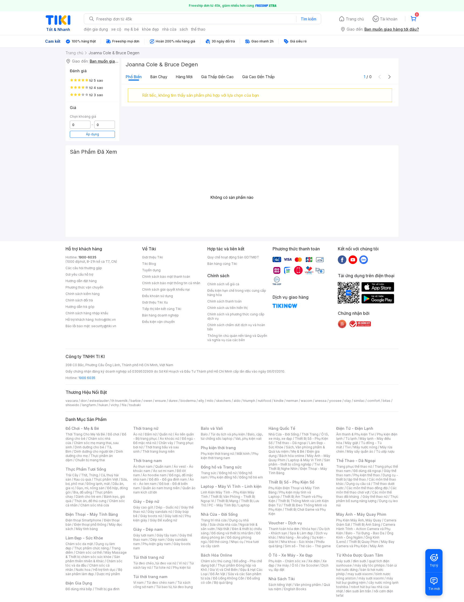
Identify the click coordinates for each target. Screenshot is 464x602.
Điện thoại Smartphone (83, 520)
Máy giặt (351, 443)
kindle (279, 401)
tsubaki (135, 405)
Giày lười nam (143, 535)
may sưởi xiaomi (360, 574)
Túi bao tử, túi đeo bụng (174, 587)
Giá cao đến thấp (258, 76)
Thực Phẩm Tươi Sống (86, 469)
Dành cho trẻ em (88, 497)
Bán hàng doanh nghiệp (160, 315)
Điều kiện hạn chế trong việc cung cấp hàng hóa (236, 293)
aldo (237, 401)
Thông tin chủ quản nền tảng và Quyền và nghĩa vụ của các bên (237, 338)
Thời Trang (310, 434)
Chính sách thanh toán (224, 301)
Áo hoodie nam (154, 475)
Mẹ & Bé (297, 451)
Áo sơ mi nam (163, 471)
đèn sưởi (359, 561)
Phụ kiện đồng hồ (223, 477)
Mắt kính (243, 454)
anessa (321, 401)
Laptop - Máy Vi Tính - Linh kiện (231, 486)
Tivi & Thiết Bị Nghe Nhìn (296, 466)
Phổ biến (134, 76)
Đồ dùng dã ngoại (367, 471)
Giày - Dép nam (147, 529)
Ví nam (138, 583)
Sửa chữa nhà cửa (223, 524)
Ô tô (295, 565)
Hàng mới (184, 76)
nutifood (264, 401)
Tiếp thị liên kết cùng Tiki (161, 309)
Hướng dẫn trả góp (80, 307)
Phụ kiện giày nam (157, 544)
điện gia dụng (96, 29)
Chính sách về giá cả (223, 284)
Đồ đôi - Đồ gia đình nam (168, 479)
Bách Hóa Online (216, 555)
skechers (223, 401)
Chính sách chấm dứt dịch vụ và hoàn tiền (236, 327)
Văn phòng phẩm (307, 585)
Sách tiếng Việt (280, 585)
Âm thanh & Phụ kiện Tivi (355, 434)
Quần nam (163, 466)
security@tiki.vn (103, 326)
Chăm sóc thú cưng (216, 561)
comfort (373, 401)
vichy (115, 405)
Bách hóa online (291, 456)
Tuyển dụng (151, 270)
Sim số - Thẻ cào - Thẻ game (308, 546)
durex (173, 401)
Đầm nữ (151, 434)
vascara (72, 401)
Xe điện (314, 561)
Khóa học (309, 529)
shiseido (72, 405)
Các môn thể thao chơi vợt (366, 490)
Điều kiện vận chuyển (158, 322)
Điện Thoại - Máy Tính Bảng (92, 514)
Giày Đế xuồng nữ (163, 520)
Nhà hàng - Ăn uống (294, 537)
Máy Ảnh (376, 546)
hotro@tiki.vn (105, 320)
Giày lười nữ (173, 516)
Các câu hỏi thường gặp (84, 268)
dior (84, 401)
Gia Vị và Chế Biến (224, 570)
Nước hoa (83, 570)
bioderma (188, 401)
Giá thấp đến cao (217, 76)
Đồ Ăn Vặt (217, 574)
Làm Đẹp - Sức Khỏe (84, 538)
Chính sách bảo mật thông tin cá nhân (171, 283)
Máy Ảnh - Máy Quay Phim (361, 514)
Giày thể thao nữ (375, 497)
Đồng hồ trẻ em (251, 477)
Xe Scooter (310, 565)
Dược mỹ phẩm (108, 574)
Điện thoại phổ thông (90, 524)
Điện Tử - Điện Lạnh (354, 428)
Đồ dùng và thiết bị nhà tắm (232, 533)
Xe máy (283, 565)
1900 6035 (86, 378)
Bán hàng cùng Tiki (222, 264)
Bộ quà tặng (223, 583)
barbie (135, 401)
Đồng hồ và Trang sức (221, 467)
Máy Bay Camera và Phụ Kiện (365, 544)
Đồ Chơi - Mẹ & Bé (82, 428)
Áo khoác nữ (169, 439)
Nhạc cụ (237, 542)
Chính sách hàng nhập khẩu (87, 313)
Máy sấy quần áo (360, 451)
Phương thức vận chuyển (84, 287)
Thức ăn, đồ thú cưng (90, 501)
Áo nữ (137, 434)
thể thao (198, 29)
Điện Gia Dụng (79, 583)
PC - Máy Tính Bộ (222, 505)
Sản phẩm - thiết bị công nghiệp (299, 462)
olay (347, 401)
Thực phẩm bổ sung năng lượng (367, 499)
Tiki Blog (149, 264)
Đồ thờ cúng (218, 542)
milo (210, 401)
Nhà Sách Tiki (282, 578)
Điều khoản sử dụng (157, 296)
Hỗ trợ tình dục (104, 570)
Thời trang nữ (145, 428)
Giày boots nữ (151, 516)
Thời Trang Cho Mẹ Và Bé (85, 434)
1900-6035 (87, 257)
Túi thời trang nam (150, 576)
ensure (160, 401)
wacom (306, 401)
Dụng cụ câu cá (358, 484)
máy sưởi (343, 561)
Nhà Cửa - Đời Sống (219, 514)
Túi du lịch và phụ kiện (228, 434)
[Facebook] (342, 259)
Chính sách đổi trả (79, 300)
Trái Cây (72, 475)
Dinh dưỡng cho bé (89, 447)
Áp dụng (92, 134)
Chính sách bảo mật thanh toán (166, 277)
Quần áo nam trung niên (161, 488)
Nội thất (223, 529)
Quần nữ (165, 434)
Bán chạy (158, 76)
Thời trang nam (147, 460)
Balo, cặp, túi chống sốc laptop (232, 436)
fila (124, 405)
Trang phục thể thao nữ (354, 466)
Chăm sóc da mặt (79, 544)
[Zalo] (363, 259)
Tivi (348, 447)
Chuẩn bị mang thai (90, 460)
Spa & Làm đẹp (301, 533)
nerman (292, 401)
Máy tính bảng (87, 529)
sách (184, 29)
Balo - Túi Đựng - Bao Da (365, 533)
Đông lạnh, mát (98, 484)
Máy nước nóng (365, 447)
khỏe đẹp (150, 29)
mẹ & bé (131, 29)
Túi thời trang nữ (148, 557)
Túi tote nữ (162, 567)
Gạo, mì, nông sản (90, 488)
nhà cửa (169, 29)
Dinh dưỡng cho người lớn (93, 451)
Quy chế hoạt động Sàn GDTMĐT (233, 257)
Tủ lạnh (351, 439)
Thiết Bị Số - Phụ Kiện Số (291, 482)
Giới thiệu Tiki (152, 257)
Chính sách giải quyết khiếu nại (166, 289)
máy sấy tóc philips (369, 565)
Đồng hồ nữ (228, 473)
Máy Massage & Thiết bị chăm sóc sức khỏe (96, 554)
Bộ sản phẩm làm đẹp (94, 572)
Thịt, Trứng (89, 475)
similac (359, 401)
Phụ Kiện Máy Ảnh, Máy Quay (358, 520)
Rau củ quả (82, 479)
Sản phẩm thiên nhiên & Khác (93, 559)
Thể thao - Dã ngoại (290, 443)
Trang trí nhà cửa (214, 520)
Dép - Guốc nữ (167, 507)
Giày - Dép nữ (146, 501)
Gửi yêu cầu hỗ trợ (79, 274)
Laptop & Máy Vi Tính (304, 460)
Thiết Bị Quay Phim (363, 542)
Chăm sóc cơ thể (89, 552)
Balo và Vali (212, 428)
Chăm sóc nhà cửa (94, 505)
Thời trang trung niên (158, 451)
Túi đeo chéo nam (160, 583)
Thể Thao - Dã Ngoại (356, 460)
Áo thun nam (143, 466)
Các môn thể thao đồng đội (367, 488)
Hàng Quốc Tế (282, 428)
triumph (249, 401)
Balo (204, 434)
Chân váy (166, 443)
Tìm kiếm (308, 19)
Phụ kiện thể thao (366, 475)
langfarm (89, 405)
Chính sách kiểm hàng (83, 294)
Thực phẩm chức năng (91, 548)
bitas (386, 401)
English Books (295, 589)
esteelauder (99, 401)
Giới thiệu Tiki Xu (155, 302)
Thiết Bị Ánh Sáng (366, 524)
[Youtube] (353, 259)
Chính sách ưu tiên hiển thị (227, 308)
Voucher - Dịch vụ (285, 523)
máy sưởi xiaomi (371, 578)
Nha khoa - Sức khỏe (297, 542)
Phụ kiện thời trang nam (229, 456)
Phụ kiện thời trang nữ (217, 454)
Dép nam (157, 540)
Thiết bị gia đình (107, 589)
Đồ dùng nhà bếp (79, 589)
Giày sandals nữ (159, 512)
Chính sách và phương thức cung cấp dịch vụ (235, 316)
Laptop (244, 505)
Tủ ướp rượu (385, 451)
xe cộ (116, 29)
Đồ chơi (113, 434)
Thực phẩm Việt (106, 479)
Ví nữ (182, 563)
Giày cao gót (143, 507)
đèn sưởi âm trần (358, 591)
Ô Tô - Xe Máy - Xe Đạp (291, 555)
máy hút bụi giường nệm (364, 580)
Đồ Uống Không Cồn (228, 578)
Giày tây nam (167, 535)
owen (147, 401)
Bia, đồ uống (82, 492)
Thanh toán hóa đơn (284, 529)
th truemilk (119, 401)
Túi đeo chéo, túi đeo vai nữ (154, 563)
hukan (103, 405)
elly (201, 401)
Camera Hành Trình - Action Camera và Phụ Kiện (365, 528)
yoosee (335, 401)
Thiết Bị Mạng (227, 501)
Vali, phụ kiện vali (248, 439)
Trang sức (208, 473)
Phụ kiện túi (182, 567)
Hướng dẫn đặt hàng (81, 281)
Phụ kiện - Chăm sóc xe (287, 561)
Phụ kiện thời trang (218, 447)
